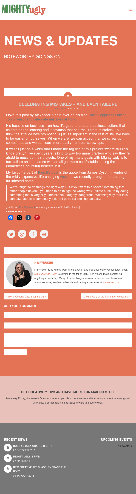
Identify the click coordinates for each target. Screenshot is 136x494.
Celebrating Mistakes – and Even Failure (68, 104)
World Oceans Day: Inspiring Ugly (26, 296)
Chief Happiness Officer (107, 114)
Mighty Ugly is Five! (26, 456)
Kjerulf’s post (48, 172)
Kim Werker (60, 108)
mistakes (70, 250)
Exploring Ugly (16, 250)
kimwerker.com (111, 282)
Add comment (15, 352)
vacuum (66, 176)
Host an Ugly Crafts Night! (32, 446)
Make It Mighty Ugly (45, 274)
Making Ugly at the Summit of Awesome (106, 296)
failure (48, 250)
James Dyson (58, 250)
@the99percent (26, 207)
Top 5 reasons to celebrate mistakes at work (41, 119)
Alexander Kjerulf (35, 250)
